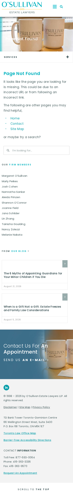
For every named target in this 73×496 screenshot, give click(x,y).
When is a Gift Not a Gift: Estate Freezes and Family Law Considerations (32, 308)
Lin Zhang (8, 218)
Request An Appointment (20, 473)
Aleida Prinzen (11, 197)
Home (15, 118)
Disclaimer (10, 407)
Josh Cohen (10, 186)
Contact (17, 124)
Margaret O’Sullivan (14, 176)
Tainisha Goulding (13, 224)
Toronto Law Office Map (20, 433)
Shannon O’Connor (14, 202)
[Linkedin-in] (6, 387)
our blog (15, 251)
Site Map (17, 129)
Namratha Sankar (13, 192)
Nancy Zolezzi (11, 229)
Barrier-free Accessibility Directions (27, 440)
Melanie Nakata (12, 235)
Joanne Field (10, 208)
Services (10, 57)
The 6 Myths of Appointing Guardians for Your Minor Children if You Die (33, 275)
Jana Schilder (10, 213)
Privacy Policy (41, 407)
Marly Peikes (10, 181)
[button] (61, 6)
